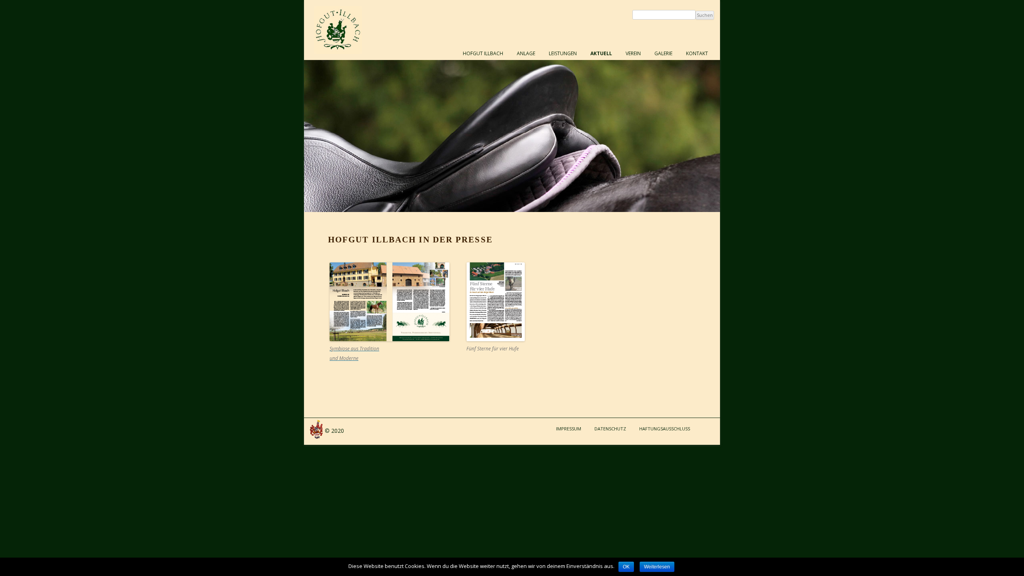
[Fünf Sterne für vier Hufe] (495, 339)
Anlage (526, 53)
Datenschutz (610, 429)
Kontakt (697, 53)
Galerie (663, 53)
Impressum (568, 429)
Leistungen (563, 53)
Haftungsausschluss (664, 429)
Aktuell (601, 53)
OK (626, 567)
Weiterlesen (657, 567)
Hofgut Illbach (483, 53)
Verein (633, 53)
